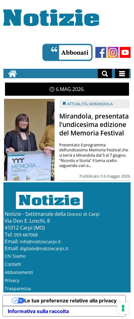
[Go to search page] (105, 73)
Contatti (13, 264)
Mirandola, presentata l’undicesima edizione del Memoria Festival (94, 124)
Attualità (77, 104)
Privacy (12, 280)
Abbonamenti (19, 272)
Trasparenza (18, 288)
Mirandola (101, 104)
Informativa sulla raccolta (38, 311)
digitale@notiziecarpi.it (44, 248)
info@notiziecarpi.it (40, 242)
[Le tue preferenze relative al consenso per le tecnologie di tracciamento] (123, 308)
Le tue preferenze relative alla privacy (70, 300)
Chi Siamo (15, 256)
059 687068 (26, 235)
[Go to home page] (12, 73)
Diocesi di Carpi (83, 214)
